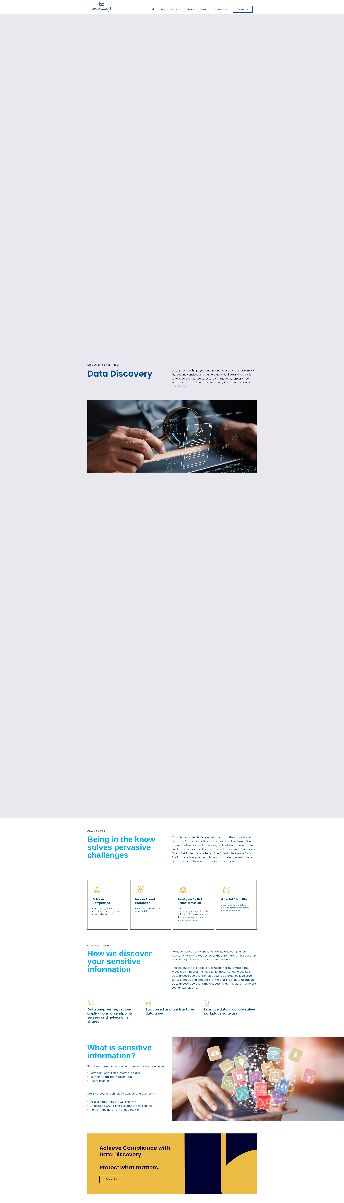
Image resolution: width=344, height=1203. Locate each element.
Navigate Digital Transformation (190, 901)
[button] (153, 9)
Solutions (188, 9)
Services (203, 9)
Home (162, 9)
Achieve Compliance (101, 901)
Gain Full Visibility (234, 899)
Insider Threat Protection (145, 901)
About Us (174, 9)
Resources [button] (220, 9)
